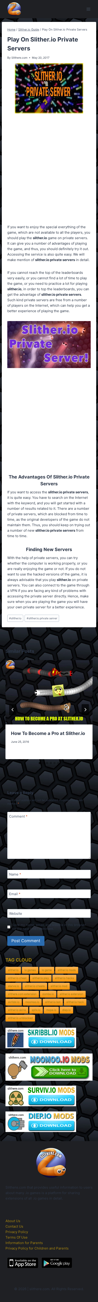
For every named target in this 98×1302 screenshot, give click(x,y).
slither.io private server (42, 618)
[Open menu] (88, 9)
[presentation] (49, 692)
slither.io (15, 618)
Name (15, 874)
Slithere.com (19, 57)
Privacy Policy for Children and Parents (37, 1248)
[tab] (40, 763)
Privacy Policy (16, 1232)
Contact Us (14, 1226)
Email (15, 894)
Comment (18, 816)
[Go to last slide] (12, 709)
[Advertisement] (49, 170)
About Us (12, 1221)
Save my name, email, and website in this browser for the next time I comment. (49, 927)
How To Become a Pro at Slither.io (48, 733)
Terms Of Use (16, 1237)
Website (15, 913)
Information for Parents (24, 1243)
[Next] (85, 709)
